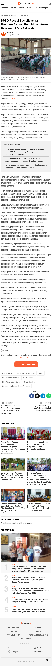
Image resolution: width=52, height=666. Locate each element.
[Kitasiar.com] (26, 4)
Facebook (15, 648)
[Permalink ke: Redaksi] (3, 34)
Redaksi (38, 627)
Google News (26, 358)
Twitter (39, 648)
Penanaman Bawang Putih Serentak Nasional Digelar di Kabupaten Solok (28, 610)
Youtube (39, 652)
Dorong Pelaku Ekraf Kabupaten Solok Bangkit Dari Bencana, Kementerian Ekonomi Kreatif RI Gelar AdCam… (29, 568)
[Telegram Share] (42, 395)
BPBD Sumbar (29, 382)
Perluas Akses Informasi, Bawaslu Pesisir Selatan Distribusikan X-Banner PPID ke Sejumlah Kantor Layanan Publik (13, 508)
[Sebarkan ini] (31, 395)
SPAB (12, 99)
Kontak (13, 631)
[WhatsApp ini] (48, 395)
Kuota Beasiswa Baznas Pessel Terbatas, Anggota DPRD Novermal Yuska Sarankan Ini (11, 408)
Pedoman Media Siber (38, 635)
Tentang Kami (13, 627)
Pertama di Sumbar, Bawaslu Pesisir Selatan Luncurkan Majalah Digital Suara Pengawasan (28, 579)
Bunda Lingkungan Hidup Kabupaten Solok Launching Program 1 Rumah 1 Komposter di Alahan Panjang (39, 446)
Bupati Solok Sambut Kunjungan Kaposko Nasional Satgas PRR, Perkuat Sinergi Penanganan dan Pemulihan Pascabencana (23, 152)
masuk (13, 523)
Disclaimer (26, 639)
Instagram (15, 652)
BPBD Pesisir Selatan (10, 378)
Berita (14, 564)
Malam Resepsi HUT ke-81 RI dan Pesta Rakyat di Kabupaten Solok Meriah (30, 600)
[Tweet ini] (37, 395)
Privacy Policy (13, 635)
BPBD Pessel (28, 378)
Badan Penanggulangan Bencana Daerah (18, 373)
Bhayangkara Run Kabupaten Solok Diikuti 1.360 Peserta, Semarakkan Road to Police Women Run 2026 (30, 590)
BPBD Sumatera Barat (11, 382)
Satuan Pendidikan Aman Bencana (16, 386)
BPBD (41, 373)
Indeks (38, 631)
